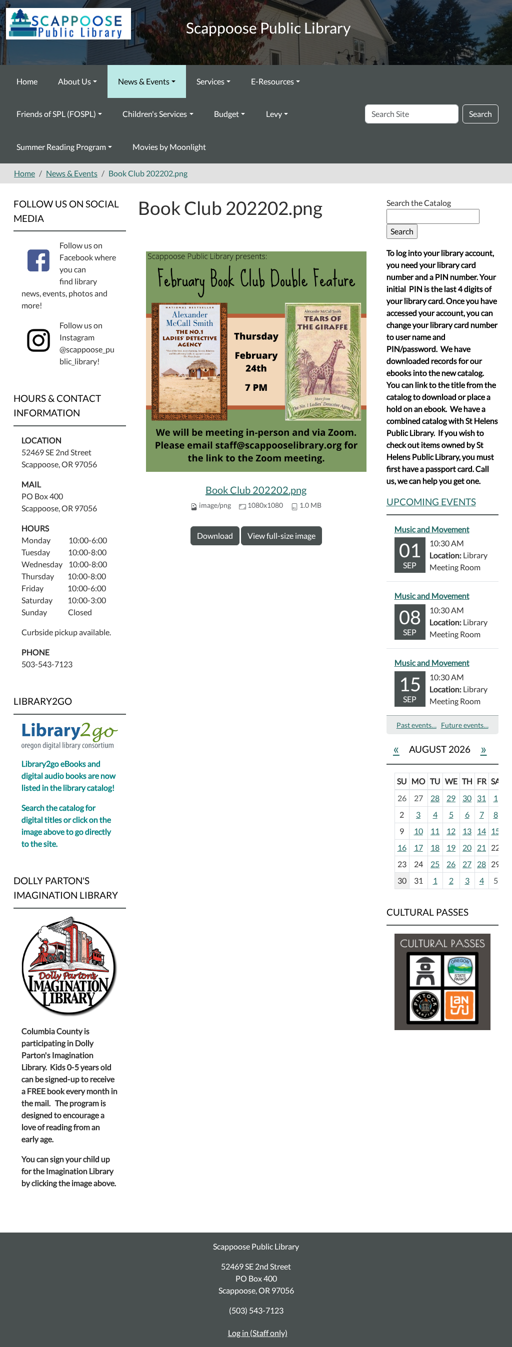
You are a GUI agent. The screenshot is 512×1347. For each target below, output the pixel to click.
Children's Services (154, 113)
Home (27, 81)
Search (480, 113)
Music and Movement (432, 529)
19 (451, 847)
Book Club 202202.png (256, 490)
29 (451, 798)
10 (418, 831)
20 (467, 847)
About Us (74, 81)
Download (215, 535)
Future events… (464, 725)
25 (435, 864)
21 (481, 847)
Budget (226, 113)
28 (435, 798)
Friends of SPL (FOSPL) (56, 113)
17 (418, 847)
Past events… (416, 725)
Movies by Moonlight (169, 146)
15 (495, 831)
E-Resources (272, 81)
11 (435, 831)
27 (467, 864)
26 (451, 864)
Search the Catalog (418, 202)
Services (210, 81)
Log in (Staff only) (258, 1333)
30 (467, 798)
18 (435, 847)
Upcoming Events (431, 501)
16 (402, 847)
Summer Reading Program (61, 146)
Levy (274, 113)
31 (481, 798)
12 (451, 831)
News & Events (144, 81)
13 (467, 831)
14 (481, 831)
